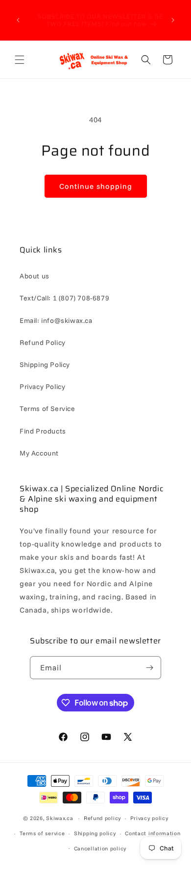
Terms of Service (47, 408)
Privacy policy (149, 818)
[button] (19, 59)
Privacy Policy (42, 386)
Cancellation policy (100, 848)
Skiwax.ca (59, 818)
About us (34, 276)
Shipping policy (95, 833)
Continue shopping (95, 186)
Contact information (152, 833)
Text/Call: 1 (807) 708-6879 (64, 298)
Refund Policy (43, 342)
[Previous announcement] (18, 20)
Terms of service (42, 833)
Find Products (43, 431)
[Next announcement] (173, 20)
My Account (39, 453)
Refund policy (102, 818)
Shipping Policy (45, 364)
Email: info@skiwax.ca (56, 320)
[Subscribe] (150, 667)
